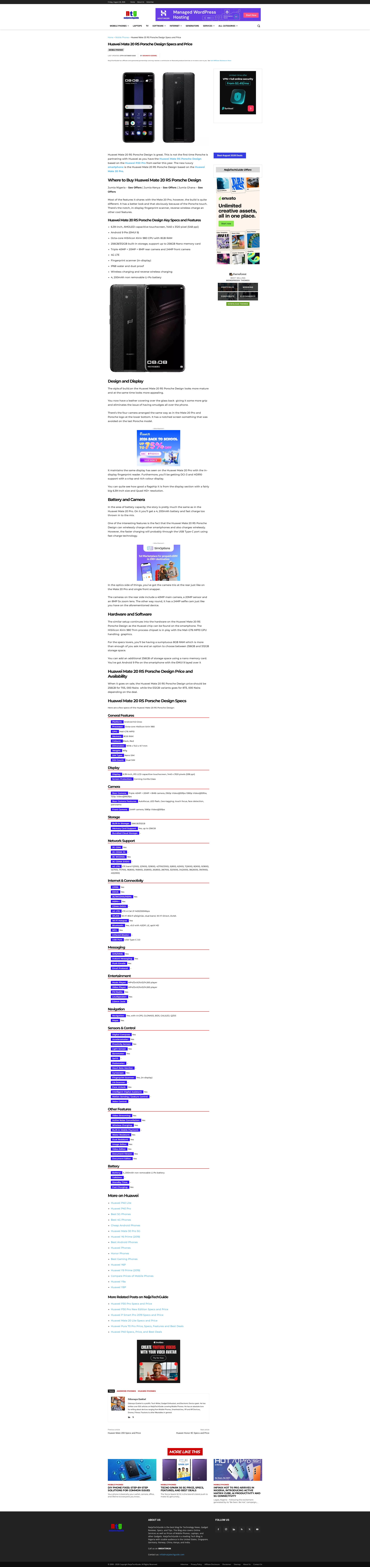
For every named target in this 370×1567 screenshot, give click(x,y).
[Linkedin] (252, 56)
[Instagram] (226, 1529)
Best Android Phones (124, 1242)
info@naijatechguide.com (172, 1554)
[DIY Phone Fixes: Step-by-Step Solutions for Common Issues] (132, 1470)
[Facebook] (226, 56)
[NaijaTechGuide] (131, 14)
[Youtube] (257, 1529)
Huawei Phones (121, 1247)
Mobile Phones (122, 37)
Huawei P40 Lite (121, 1202)
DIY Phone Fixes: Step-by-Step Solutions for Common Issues (129, 1489)
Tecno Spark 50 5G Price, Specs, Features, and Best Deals (182, 1489)
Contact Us (257, 1564)
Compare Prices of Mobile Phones (132, 1276)
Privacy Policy (196, 1564)
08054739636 (164, 1548)
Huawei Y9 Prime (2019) (125, 1270)
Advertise (184, 1564)
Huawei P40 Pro (121, 1208)
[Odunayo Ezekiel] (118, 1408)
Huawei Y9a (118, 1281)
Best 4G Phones (121, 1219)
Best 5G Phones (121, 1214)
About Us (247, 1564)
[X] (232, 56)
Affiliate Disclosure (212, 1564)
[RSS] (242, 1529)
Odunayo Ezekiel (150, 56)
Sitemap (237, 1564)
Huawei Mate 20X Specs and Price (124, 1433)
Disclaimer (226, 1564)
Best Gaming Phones (124, 1259)
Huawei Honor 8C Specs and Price (192, 1433)
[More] (259, 56)
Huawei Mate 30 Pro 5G (125, 1231)
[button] (258, 25)
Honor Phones (120, 1253)
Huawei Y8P (118, 1287)
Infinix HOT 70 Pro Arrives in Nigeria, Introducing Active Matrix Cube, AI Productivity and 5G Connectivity (237, 1492)
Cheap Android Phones (125, 1225)
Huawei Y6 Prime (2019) (125, 1236)
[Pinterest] (239, 56)
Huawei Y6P (118, 1264)
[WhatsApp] (246, 56)
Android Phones (126, 1391)
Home (110, 37)
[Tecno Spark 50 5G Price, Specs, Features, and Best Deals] (185, 1470)
